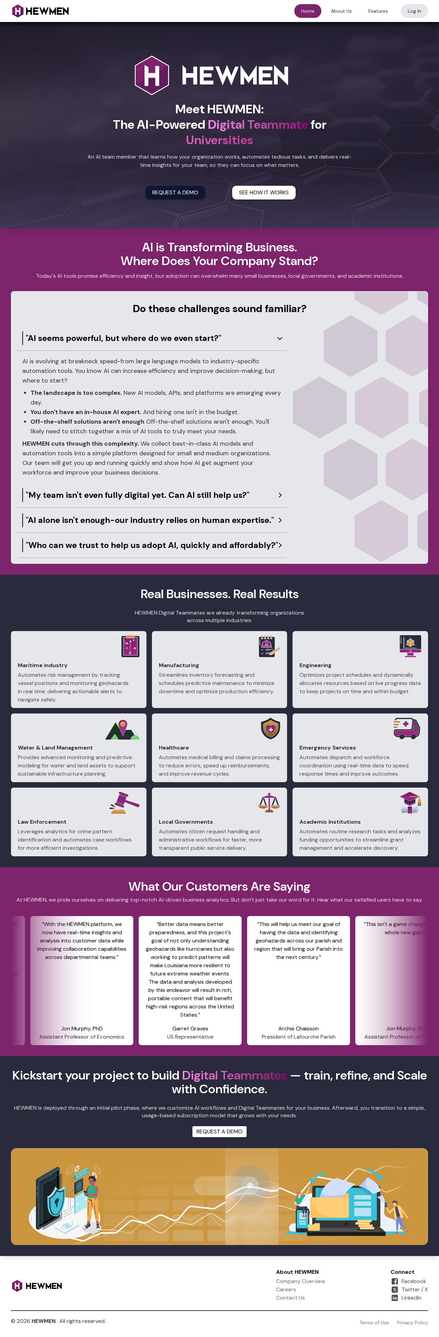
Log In (414, 11)
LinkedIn (412, 1297)
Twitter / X (415, 1289)
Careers (286, 1289)
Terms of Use (374, 1322)
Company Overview (300, 1281)
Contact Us (290, 1297)
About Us (341, 11)
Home (308, 11)
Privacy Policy (412, 1322)
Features (378, 11)
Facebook (414, 1281)
